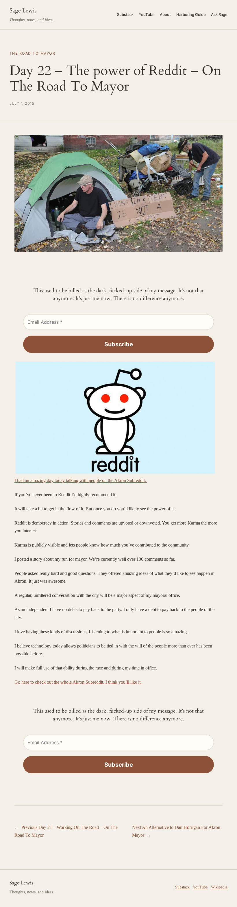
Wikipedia (219, 887)
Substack (182, 887)
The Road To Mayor (32, 53)
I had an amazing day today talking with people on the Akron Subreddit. (80, 480)
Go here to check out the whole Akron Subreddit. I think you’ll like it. (78, 682)
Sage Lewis (23, 10)
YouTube (200, 887)
